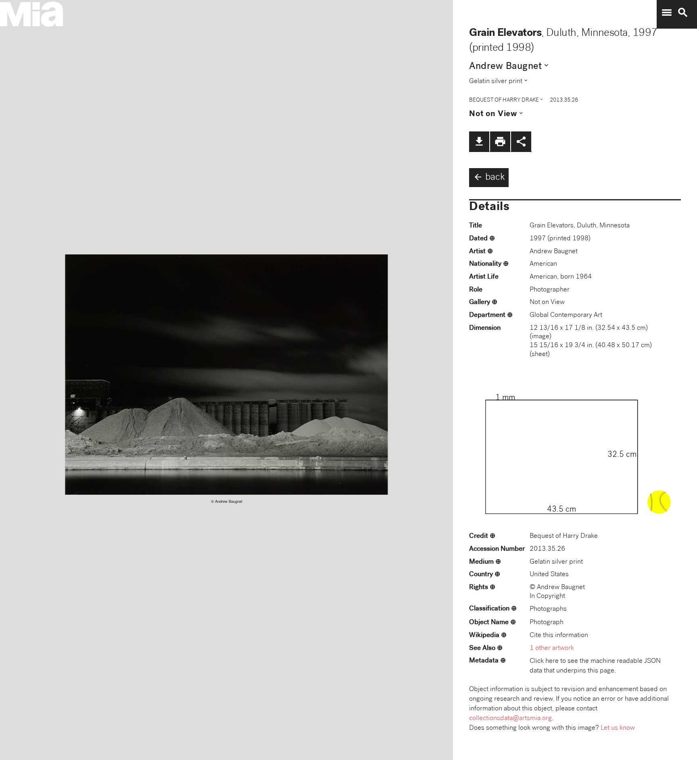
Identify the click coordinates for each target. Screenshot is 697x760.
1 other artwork (552, 648)
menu (667, 12)
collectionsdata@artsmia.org (510, 718)
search (683, 12)
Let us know (618, 728)
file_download (479, 141)
